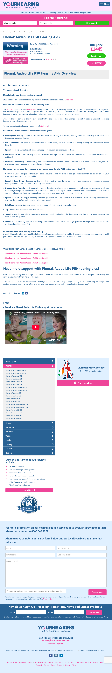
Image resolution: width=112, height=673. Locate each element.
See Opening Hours (56, 643)
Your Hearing (7, 32)
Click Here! (69, 100)
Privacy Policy (47, 599)
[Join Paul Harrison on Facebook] (26, 293)
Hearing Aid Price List (58, 12)
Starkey (8, 444)
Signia (8, 440)
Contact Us (59, 662)
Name (12, 612)
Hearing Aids (17, 32)
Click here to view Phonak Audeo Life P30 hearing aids (26, 263)
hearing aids (31, 109)
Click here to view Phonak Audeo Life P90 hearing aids (26, 254)
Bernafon (9, 427)
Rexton (8, 453)
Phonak (26, 32)
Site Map (79, 662)
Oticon (8, 423)
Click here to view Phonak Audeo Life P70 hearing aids (26, 258)
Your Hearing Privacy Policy (44, 662)
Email (50, 612)
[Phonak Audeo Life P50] (15, 53)
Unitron (8, 449)
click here (44, 126)
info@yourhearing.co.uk (94, 650)
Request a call (97, 592)
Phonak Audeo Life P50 (37, 32)
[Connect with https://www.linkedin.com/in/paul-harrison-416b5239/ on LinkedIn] (23, 293)
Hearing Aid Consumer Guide (16, 662)
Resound (9, 432)
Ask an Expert (69, 662)
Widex (8, 436)
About (30, 662)
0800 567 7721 (41, 12)
